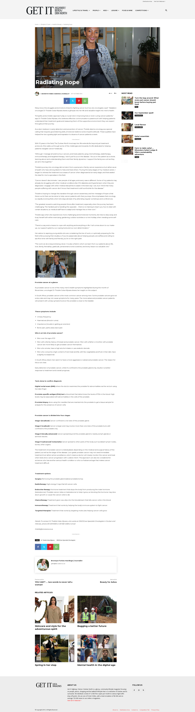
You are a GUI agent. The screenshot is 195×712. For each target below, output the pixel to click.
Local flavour (140, 125)
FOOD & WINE (127, 10)
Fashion (38, 622)
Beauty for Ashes (108, 582)
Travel (136, 157)
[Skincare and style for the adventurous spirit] (54, 609)
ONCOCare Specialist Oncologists (66, 540)
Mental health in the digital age (96, 665)
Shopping (137, 139)
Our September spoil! (144, 113)
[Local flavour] (127, 127)
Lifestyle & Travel (80, 10)
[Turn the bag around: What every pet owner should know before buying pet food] (127, 101)
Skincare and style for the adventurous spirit (50, 627)
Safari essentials (142, 136)
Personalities (54, 76)
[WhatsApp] (85, 101)
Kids (105, 10)
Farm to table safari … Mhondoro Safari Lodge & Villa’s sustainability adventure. (146, 151)
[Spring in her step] (54, 648)
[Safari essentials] (127, 139)
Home (36, 24)
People (96, 10)
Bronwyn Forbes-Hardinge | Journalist (56, 93)
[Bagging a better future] (97, 609)
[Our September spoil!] (127, 115)
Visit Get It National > (159, 1)
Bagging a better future (91, 626)
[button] (166, 11)
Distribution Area (147, 1)
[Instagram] (139, 690)
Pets (136, 107)
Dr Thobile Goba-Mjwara (48, 540)
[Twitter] (73, 101)
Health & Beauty (57, 24)
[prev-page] (123, 161)
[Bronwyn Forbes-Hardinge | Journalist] (37, 94)
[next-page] (126, 161)
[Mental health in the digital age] (97, 648)
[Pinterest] (79, 101)
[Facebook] (67, 101)
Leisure (114, 10)
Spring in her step (45, 665)
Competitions (141, 10)
